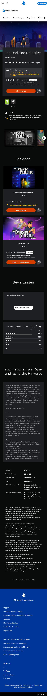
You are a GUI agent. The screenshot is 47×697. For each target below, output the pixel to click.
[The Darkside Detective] (19, 138)
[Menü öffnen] (2, 3)
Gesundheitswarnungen (13, 556)
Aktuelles (6, 18)
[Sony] (42, 696)
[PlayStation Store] (10, 10)
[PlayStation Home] (23, 3)
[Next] (44, 138)
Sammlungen (18, 18)
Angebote (31, 18)
